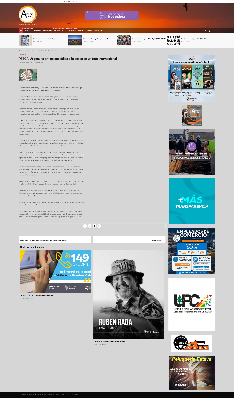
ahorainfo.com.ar (24, 62)
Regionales (37, 30)
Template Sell (72, 395)
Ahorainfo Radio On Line (94, 30)
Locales (28, 29)
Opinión (80, 30)
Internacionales (71, 29)
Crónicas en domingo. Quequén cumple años (97, 39)
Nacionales (58, 29)
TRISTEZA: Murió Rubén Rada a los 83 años (109, 341)
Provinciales (47, 30)
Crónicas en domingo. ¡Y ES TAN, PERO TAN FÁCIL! (149, 39)
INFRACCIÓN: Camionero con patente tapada (37, 295)
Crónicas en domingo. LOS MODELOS (193, 39)
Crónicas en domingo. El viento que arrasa (47, 39)
